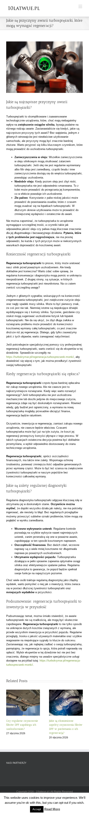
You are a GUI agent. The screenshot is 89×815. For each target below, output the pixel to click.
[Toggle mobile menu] (80, 6)
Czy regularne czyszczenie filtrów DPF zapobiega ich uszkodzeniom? (22, 724)
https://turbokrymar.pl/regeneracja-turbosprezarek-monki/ (40, 356)
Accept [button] (36, 809)
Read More (52, 809)
